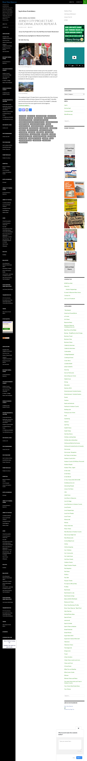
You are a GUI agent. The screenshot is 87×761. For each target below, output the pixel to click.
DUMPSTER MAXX (7, 147)
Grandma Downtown (37, 126)
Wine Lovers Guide (69, 672)
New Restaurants (68, 538)
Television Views (68, 644)
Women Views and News (70, 678)
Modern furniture (6, 158)
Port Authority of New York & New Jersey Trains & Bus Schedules (8, 230)
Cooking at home (68, 357)
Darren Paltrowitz (69, 372)
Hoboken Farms (34, 128)
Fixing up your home (69, 412)
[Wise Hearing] (70, 256)
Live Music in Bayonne (70, 498)
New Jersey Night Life (70, 534)
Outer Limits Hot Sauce (26, 136)
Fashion (66, 400)
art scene (66, 316)
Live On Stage (67, 501)
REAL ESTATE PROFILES (70, 599)
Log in (65, 105)
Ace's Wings (23, 115)
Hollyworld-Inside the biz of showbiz (74, 446)
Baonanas (22, 118)
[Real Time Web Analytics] (6, 338)
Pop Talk (66, 577)
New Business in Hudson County (72, 531)
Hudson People (68, 464)
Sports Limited (68, 623)
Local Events (67, 507)
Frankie (48, 124)
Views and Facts (68, 663)
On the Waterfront (69, 541)
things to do (67, 651)
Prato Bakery (51, 136)
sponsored (67, 620)
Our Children (67, 550)
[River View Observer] (65, 707)
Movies (66, 522)
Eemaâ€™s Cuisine (24, 124)
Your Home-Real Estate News (72, 686)
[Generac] (74, 189)
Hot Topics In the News (70, 455)
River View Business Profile (71, 605)
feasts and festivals (69, 403)
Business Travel (68, 336)
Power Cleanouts (6, 149)
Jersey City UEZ (6, 136)
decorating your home (70, 376)
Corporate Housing (7, 104)
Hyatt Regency (6, 210)
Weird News (5, 244)
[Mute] (80, 66)
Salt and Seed (23, 138)
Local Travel (67, 516)
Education (67, 385)
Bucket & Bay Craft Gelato (41, 120)
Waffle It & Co (23, 142)
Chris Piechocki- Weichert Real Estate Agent (7, 265)
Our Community (68, 553)
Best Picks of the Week (70, 330)
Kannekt (4, 226)
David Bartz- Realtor (7, 268)
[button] (74, 57)
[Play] (66, 66)
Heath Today (67, 431)
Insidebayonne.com (69, 483)
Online (66, 544)
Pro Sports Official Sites (70, 583)
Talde (51, 138)
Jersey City (22, 130)
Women (66, 675)
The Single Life (68, 648)
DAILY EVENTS (68, 366)
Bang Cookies (51, 115)
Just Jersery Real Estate (8, 289)
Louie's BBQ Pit (49, 132)
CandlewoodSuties (7, 202)
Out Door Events (68, 559)
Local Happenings (69, 510)
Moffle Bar (45, 134)
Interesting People (69, 486)
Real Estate (67, 589)
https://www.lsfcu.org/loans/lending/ (74, 42)
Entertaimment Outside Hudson (72, 391)
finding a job (67, 409)
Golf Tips (66, 424)
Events (66, 397)
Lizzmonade (40, 132)
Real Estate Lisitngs (69, 596)
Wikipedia (5, 246)
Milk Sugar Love (24, 134)
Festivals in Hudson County (71, 406)
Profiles (66, 586)
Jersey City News (68, 489)
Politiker (4, 254)
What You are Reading (70, 669)
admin (30, 27)
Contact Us (79, 2)
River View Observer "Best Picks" (73, 608)
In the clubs (67, 470)
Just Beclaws (23, 132)
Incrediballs (53, 128)
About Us (71, 2)
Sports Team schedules (70, 626)
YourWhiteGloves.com (8, 119)
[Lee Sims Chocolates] (74, 220)
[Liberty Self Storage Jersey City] (70, 174)
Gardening (67, 418)
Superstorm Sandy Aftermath (72, 638)
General (25, 18)
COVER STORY (68, 363)
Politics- (66, 574)
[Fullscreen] (82, 66)
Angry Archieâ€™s (41, 115)
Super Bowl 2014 (68, 635)
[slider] (73, 65)
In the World (67, 476)
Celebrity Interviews (69, 348)
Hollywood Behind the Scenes (72, 443)
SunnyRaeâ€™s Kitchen (35, 138)
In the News (67, 473)
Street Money (67, 632)
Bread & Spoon (38, 118)
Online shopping (68, 547)
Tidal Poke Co (46, 140)
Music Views (67, 528)
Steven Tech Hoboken (7, 82)
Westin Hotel (5, 212)
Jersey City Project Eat (46, 130)
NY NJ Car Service (7, 298)
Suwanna (45, 138)
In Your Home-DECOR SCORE (72, 479)
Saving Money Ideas (69, 614)
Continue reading (24, 105)
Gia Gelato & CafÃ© (24, 126)
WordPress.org (68, 114)
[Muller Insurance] (69, 246)
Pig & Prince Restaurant (40, 136)
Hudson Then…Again (69, 467)
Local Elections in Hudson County (73, 504)
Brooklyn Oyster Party (26, 120)
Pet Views (67, 571)
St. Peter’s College (6, 80)
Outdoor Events (68, 562)
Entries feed (67, 108)
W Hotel (4, 182)
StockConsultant (7, 322)
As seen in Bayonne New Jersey (72, 292)
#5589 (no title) (68, 283)
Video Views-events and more (72, 660)
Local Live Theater (69, 513)
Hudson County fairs (69, 458)
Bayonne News (68, 322)
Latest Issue (67, 495)
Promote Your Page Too (69, 709)
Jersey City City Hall (33, 130)
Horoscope (67, 449)
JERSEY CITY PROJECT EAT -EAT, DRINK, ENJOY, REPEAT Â (37, 22)
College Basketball (69, 354)
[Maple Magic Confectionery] (70, 235)
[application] (74, 57)
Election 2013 (68, 388)
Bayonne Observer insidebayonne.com (69, 326)
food (65, 415)
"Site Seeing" (67, 310)
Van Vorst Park (6, 51)
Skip (74, 757)
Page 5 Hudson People (70, 565)
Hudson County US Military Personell (74, 461)
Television (67, 641)
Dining (20, 18)
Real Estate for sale (69, 593)
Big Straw (30, 118)
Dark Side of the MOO (51, 122)
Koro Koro (32, 132)
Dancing (66, 369)
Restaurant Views (69, 602)
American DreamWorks (70, 313)
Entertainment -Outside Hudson (72, 394)
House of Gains (44, 128)
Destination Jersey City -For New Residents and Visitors (8, 108)
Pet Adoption (67, 568)
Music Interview (68, 525)
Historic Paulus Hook (7, 42)
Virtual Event (67, 666)
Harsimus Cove (6, 40)
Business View (68, 339)
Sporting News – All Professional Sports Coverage (7, 240)
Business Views (68, 342)
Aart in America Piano (7, 145)
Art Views (67, 319)
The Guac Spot (37, 140)
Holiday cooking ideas (70, 437)
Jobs (65, 492)
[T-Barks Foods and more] (70, 205)
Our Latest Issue (68, 556)
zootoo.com (5, 128)
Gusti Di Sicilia (49, 126)
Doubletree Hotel (6, 208)
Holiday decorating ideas (70, 440)
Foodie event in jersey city (37, 124)
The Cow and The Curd (25, 140)
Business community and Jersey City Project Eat (32, 122)
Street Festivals (68, 629)
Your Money (67, 689)
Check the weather (7, 221)
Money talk (67, 519)
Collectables (67, 351)
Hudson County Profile (8, 111)
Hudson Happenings (71, 289)
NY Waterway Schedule (8, 117)
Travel (66, 654)
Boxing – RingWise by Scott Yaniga (73, 333)
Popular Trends (68, 580)
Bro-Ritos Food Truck (50, 118)
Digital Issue (67, 379)
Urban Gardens (68, 657)
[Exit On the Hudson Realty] (69, 161)
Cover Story (67, 360)
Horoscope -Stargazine (70, 452)
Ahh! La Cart (31, 115)
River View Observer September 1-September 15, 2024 (7, 235)
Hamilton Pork (24, 128)
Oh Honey (52, 134)
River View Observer (10, 2)
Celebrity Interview (69, 345)
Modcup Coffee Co (35, 134)
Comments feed (68, 111)
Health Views (67, 428)
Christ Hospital (6, 170)
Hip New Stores (68, 434)
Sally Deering (31, 18)
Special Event (67, 617)
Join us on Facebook (69, 298)
